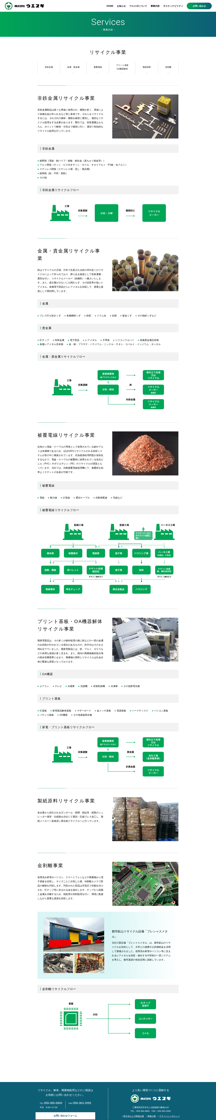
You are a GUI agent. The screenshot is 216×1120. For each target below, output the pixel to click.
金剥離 (168, 67)
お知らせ (121, 6)
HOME (110, 6)
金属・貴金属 (73, 67)
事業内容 (155, 6)
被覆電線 (98, 67)
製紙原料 (147, 67)
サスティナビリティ (173, 6)
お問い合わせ (199, 6)
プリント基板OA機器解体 (122, 67)
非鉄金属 (49, 67)
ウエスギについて (138, 6)
